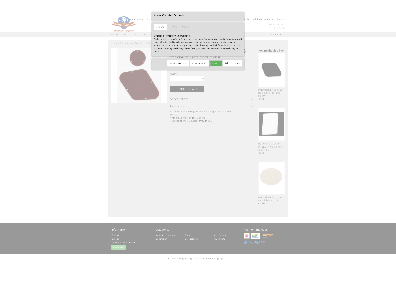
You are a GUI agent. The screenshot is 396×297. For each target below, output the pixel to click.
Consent (161, 27)
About (185, 27)
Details (174, 27)
